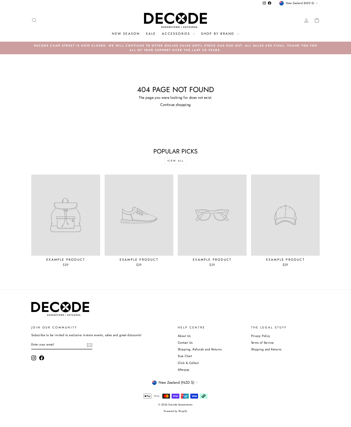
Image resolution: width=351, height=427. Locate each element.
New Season (126, 33)
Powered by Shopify (175, 411)
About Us (184, 336)
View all (175, 161)
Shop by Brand (218, 33)
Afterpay (184, 369)
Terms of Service (262, 342)
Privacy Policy (260, 336)
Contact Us (185, 342)
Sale (151, 33)
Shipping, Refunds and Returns (200, 349)
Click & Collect (188, 363)
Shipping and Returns (266, 349)
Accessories (177, 33)
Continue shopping (175, 104)
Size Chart (185, 356)
